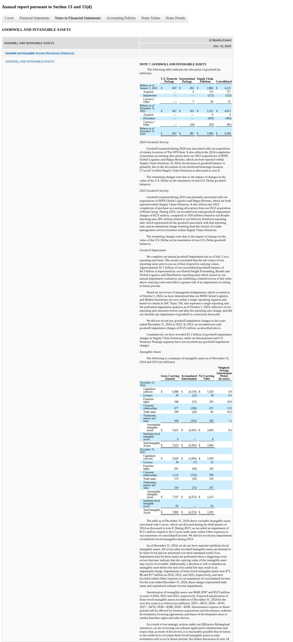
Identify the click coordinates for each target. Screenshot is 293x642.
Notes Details (175, 18)
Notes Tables (150, 18)
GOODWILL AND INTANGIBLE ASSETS (29, 61)
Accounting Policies (121, 18)
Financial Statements (34, 18)
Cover (9, 18)
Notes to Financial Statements (78, 18)
